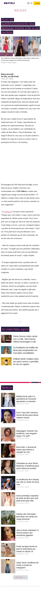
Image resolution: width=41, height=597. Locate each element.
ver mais (19, 577)
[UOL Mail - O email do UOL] (28, 3)
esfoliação (7, 212)
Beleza (21, 10)
